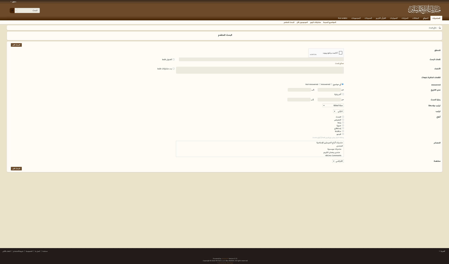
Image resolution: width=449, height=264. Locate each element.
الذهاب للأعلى (6, 251)
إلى (312, 89)
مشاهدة (437, 161)
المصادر (437, 143)
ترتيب (438, 111)
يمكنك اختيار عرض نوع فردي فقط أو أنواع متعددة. (328, 137)
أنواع (438, 117)
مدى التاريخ (435, 90)
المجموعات (356, 18)
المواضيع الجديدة (329, 22)
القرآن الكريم (381, 18)
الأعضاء (437, 69)
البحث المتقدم (289, 22)
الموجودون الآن (302, 22)
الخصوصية (29, 251)
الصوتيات (394, 18)
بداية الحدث (435, 100)
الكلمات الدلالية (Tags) (431, 77)
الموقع (425, 18)
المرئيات (405, 18)
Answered (435, 85)
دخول (14, 2)
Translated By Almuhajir (225, 263)
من (342, 89)
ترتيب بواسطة (434, 105)
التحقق (437, 50)
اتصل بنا (37, 251)
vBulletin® (225, 258)
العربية (442, 251)
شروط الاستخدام (18, 251)
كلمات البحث (435, 59)
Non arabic (342, 18)
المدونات (368, 18)
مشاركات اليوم (315, 22)
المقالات (415, 18)
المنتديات (436, 18)
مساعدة (45, 251)
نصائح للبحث (339, 63)
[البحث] (12, 10)
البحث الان (16, 45)
